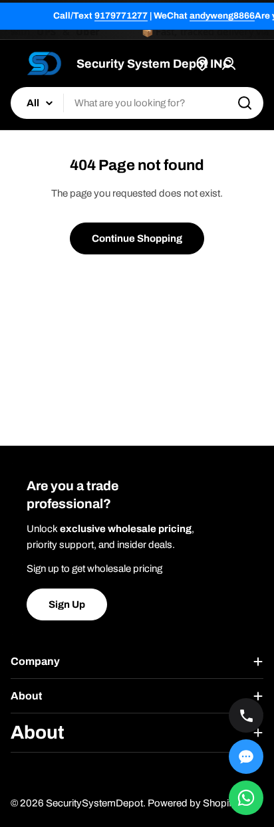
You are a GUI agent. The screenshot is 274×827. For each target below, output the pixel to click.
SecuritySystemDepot (94, 803)
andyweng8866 (222, 16)
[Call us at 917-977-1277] (246, 715)
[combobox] (137, 103)
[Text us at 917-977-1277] (246, 756)
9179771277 (121, 16)
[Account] (229, 64)
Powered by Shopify (192, 803)
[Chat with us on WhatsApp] (246, 798)
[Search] (245, 103)
